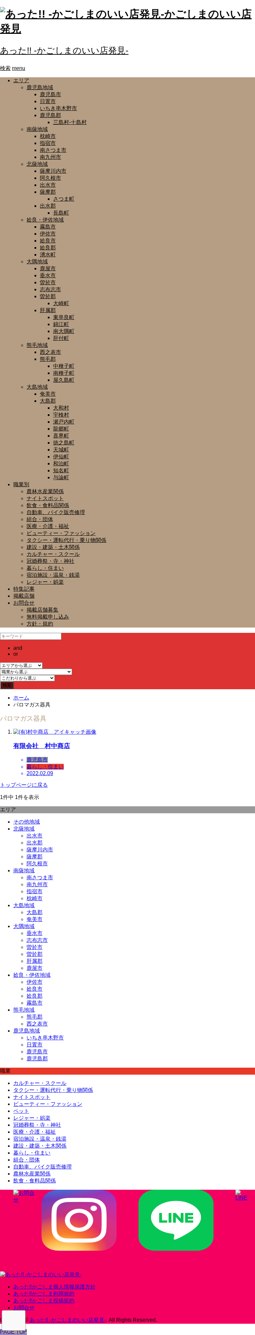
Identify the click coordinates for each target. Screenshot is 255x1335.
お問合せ (24, 603)
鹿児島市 (50, 94)
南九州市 (50, 157)
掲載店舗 (24, 596)
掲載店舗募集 (42, 610)
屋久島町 (63, 380)
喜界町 (61, 435)
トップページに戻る (24, 785)
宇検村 (61, 415)
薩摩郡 (48, 192)
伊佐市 (48, 233)
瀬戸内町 (63, 422)
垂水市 (48, 275)
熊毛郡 (48, 359)
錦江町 (61, 324)
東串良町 (63, 317)
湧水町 (48, 254)
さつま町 (63, 199)
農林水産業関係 (45, 491)
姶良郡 (48, 247)
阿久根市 (50, 178)
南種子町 (63, 373)
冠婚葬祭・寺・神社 (50, 561)
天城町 (61, 449)
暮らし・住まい (45, 568)
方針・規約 (40, 624)
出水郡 (48, 206)
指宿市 (48, 143)
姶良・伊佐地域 (45, 220)
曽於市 (48, 282)
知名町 (61, 470)
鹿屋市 (48, 268)
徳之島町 (63, 442)
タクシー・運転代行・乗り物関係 (66, 540)
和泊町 (61, 463)
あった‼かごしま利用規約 (43, 1294)
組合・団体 (40, 519)
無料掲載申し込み (48, 617)
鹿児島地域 (40, 87)
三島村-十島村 (70, 122)
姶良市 (48, 240)
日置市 (48, 101)
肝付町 (61, 338)
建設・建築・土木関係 (53, 547)
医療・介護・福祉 (48, 526)
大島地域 (37, 387)
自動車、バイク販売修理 (56, 512)
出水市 (48, 185)
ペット (21, 1111)
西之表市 (50, 352)
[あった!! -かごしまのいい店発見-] (41, 1274)
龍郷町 (61, 429)
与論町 (61, 477)
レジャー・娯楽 (45, 582)
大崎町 (61, 303)
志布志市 (50, 289)
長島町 (61, 213)
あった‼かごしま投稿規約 (43, 1300)
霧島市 (48, 227)
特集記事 (24, 589)
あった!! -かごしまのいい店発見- (64, 50)
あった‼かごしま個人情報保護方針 (54, 1287)
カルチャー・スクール (53, 554)
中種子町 (63, 366)
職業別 (21, 484)
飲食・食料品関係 (48, 505)
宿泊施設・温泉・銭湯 (53, 575)
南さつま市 (53, 150)
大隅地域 (37, 261)
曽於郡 (48, 296)
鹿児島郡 (50, 115)
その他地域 (26, 822)
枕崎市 (48, 136)
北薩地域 (37, 164)
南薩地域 (37, 129)
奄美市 (48, 394)
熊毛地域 (37, 345)
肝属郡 (48, 310)
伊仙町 (61, 456)
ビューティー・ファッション (61, 533)
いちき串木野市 (58, 108)
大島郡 (48, 401)
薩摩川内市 (53, 171)
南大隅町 (63, 331)
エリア (21, 80)
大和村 (61, 408)
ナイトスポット (45, 498)
